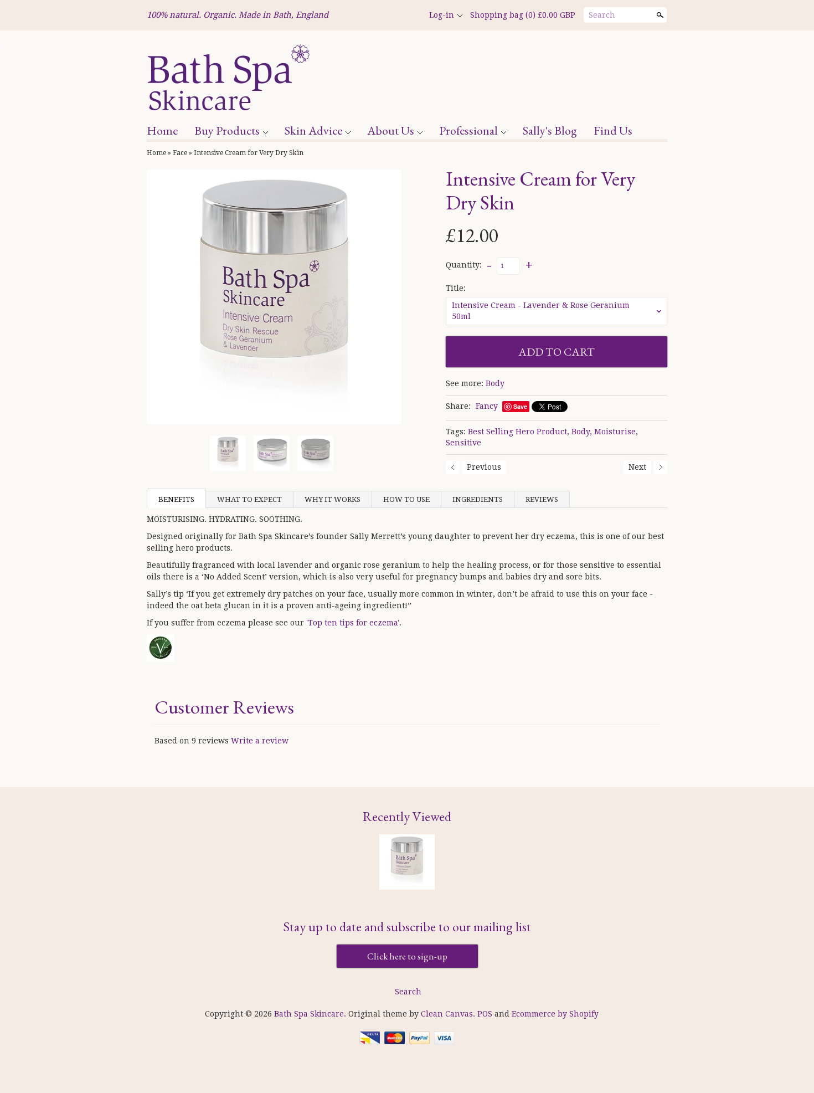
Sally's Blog (550, 130)
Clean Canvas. (448, 1013)
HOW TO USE (406, 499)
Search (602, 15)
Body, (581, 431)
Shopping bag (522, 15)
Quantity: (464, 265)
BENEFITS (176, 499)
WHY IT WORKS (332, 499)
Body (495, 383)
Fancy (487, 406)
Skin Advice (313, 130)
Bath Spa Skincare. (311, 1013)
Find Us (613, 130)
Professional (468, 130)
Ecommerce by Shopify (555, 1013)
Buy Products (227, 130)
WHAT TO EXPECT (249, 499)
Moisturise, (616, 431)
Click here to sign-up (407, 956)
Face (180, 153)
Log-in (441, 15)
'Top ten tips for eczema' (352, 622)
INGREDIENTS (477, 499)
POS (484, 1013)
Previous (484, 467)
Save (520, 406)
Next (637, 467)
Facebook (369, 15)
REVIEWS (542, 499)
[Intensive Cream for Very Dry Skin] (274, 297)
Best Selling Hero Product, (518, 431)
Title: (456, 288)
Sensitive (463, 442)
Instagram (407, 15)
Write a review (259, 740)
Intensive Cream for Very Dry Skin (248, 153)
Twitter (388, 15)
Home (162, 130)
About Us (390, 130)
